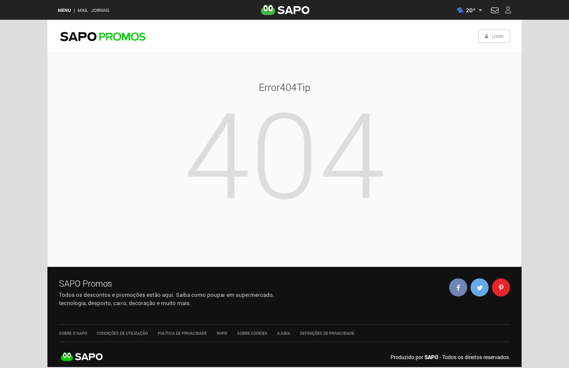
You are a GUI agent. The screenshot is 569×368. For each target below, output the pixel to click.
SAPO (82, 357)
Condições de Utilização (122, 333)
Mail (83, 10)
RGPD (222, 333)
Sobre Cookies (252, 333)
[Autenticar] (495, 11)
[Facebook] (458, 287)
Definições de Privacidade (327, 333)
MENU (64, 10)
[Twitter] (480, 287)
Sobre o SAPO (73, 333)
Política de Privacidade (182, 333)
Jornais (100, 10)
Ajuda (283, 333)
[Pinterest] (501, 287)
